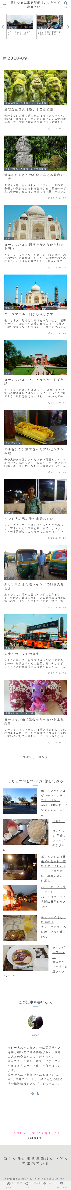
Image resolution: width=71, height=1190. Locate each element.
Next (68, 27)
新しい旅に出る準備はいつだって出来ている (36, 5)
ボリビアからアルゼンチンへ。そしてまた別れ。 (53, 795)
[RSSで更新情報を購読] (38, 1093)
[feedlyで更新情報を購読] (32, 1093)
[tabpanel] (20, 26)
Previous (3, 27)
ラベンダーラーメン (58, 952)
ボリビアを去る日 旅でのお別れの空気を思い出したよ (53, 861)
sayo (35, 1035)
